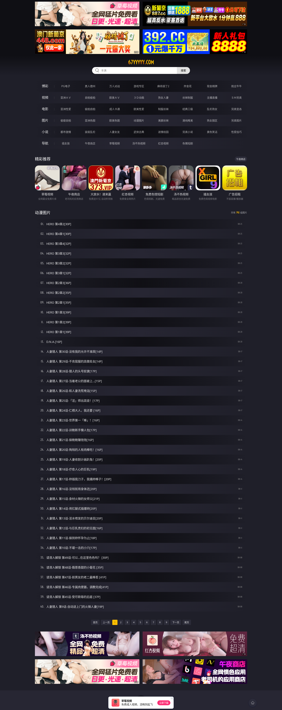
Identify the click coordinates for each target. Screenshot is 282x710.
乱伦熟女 (212, 109)
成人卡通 (114, 109)
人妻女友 (114, 132)
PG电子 (65, 86)
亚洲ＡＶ (66, 97)
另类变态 (236, 109)
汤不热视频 (138, 143)
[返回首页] (253, 703)
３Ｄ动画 (139, 97)
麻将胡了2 (163, 86)
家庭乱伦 (90, 132)
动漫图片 (139, 120)
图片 (45, 120)
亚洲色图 (90, 120)
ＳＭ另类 (236, 97)
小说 (45, 132)
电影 (45, 109)
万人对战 (114, 86)
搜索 (183, 70)
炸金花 (188, 86)
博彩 (45, 86)
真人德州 (90, 86)
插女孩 (66, 143)
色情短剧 (187, 143)
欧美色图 (114, 120)
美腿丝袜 (163, 120)
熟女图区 (212, 120)
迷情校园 (163, 132)
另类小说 (187, 132)
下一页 (175, 622)
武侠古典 (139, 132)
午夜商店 (90, 143)
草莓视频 (114, 143)
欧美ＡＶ (114, 97)
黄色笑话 (212, 132)
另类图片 (236, 120)
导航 (45, 143)
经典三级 (187, 109)
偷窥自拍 (66, 120)
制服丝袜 (163, 109)
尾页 (186, 622)
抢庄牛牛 (236, 86)
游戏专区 (139, 86)
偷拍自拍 (90, 109)
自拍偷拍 (90, 97)
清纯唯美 (187, 120)
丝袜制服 (187, 97)
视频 (45, 97)
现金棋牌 (212, 86)
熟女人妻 (163, 97)
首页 (95, 622)
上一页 (106, 622)
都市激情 (66, 132)
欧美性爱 (139, 109)
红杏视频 (163, 143)
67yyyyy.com (141, 62)
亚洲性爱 (66, 109)
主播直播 (212, 97)
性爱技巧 (236, 132)
